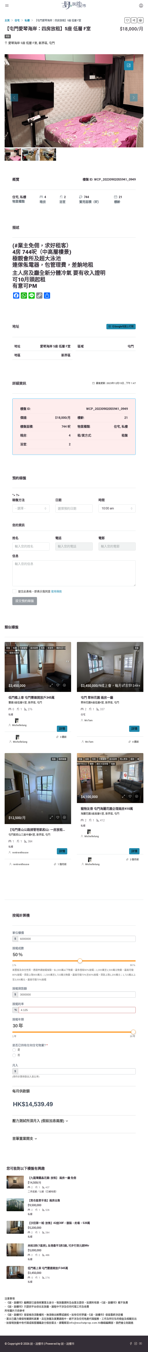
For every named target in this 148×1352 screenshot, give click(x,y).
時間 (101, 500)
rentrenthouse (20, 852)
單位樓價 (18, 932)
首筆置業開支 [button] (22, 1139)
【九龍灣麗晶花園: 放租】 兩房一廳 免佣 (52, 1177)
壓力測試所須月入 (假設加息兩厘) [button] (38, 1121)
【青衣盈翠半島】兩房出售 (44, 1200)
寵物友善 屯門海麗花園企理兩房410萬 (107, 809)
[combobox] (31, 508)
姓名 (15, 538)
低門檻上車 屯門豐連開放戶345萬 (31, 697)
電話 (58, 538)
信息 (15, 556)
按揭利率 (18, 1004)
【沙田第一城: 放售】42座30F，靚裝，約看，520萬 (59, 1222)
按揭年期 (18, 1019)
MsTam (88, 720)
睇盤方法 (18, 500)
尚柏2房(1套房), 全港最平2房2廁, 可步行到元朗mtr (58, 1245)
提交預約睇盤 (24, 601)
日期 (58, 500)
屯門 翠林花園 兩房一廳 (97, 697)
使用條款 (56, 591)
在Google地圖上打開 (123, 326)
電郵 (101, 538)
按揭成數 (18, 948)
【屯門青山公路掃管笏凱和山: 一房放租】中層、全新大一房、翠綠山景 (57, 830)
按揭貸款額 (19, 988)
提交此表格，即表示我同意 (40, 591)
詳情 (62, 728)
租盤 (8, 36)
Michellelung (19, 725)
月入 (15, 1065)
